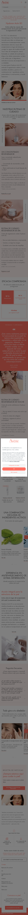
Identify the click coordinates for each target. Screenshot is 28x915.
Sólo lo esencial (14, 472)
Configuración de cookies (14, 465)
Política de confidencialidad (14, 461)
